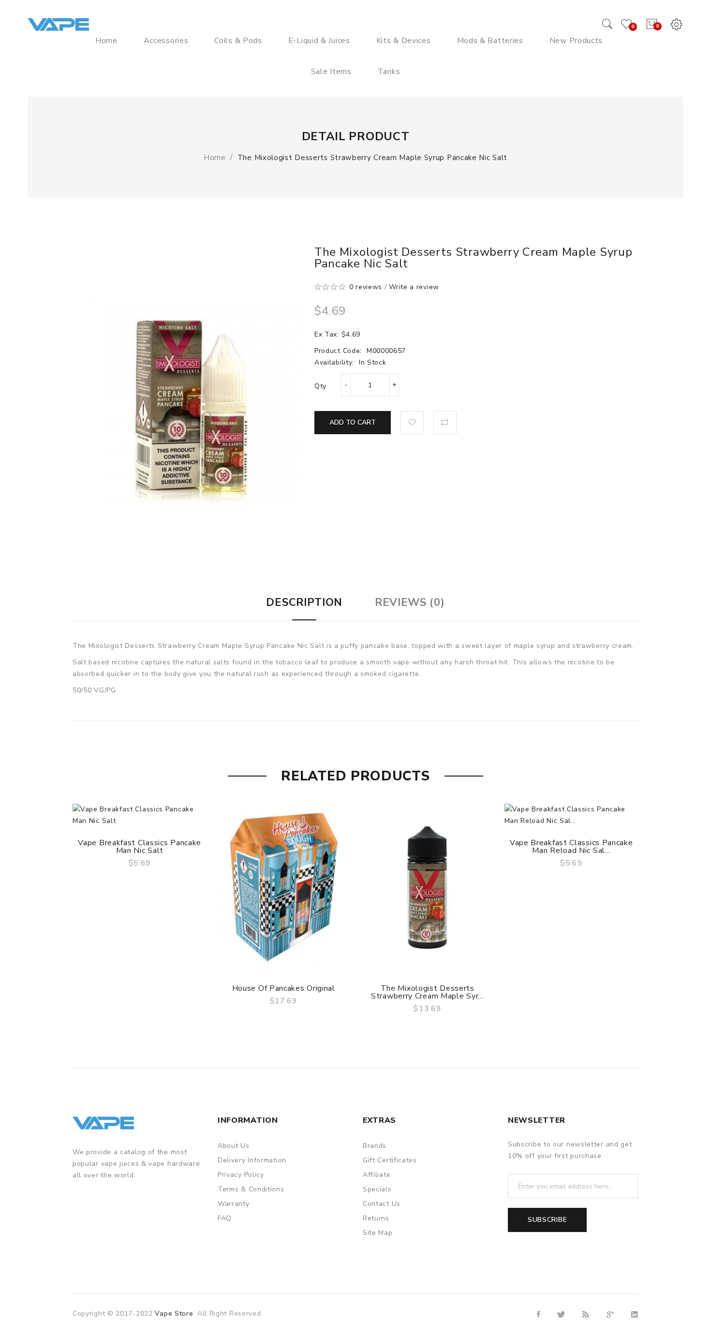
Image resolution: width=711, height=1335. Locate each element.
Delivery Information (252, 1160)
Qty (320, 386)
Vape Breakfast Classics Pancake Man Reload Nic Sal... (571, 846)
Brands (374, 1145)
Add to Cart (352, 422)
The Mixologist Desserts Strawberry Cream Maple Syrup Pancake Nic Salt (372, 157)
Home (215, 157)
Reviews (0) (410, 602)
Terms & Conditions (251, 1189)
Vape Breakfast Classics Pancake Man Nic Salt (139, 846)
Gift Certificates (390, 1160)
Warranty (234, 1203)
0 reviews (365, 287)
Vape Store (174, 1313)
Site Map (378, 1232)
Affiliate (376, 1174)
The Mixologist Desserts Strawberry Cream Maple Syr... (427, 992)
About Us (234, 1145)
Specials (377, 1189)
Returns (376, 1218)
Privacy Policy (241, 1174)
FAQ (225, 1218)
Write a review (414, 287)
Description (304, 602)
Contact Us (381, 1203)
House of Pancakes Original (283, 988)
